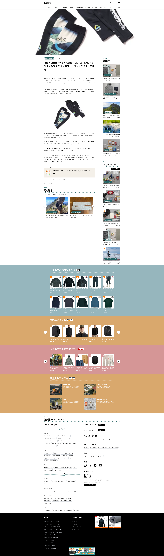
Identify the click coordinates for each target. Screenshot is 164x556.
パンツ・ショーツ (66, 438)
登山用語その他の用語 (50, 548)
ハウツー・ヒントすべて (49, 503)
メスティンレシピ (62, 491)
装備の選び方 (61, 498)
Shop (115, 3)
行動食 (54, 491)
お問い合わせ (76, 529)
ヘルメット (65, 458)
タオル (74, 467)
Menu (119, 3)
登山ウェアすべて (61, 446)
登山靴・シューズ (58, 453)
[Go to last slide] (45, 206)
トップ (45, 7)
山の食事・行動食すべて (73, 491)
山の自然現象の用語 (50, 545)
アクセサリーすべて (63, 470)
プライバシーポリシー (78, 526)
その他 (45, 470)
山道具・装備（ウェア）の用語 (52, 524)
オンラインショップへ (89, 484)
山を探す (86, 447)
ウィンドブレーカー (62, 441)
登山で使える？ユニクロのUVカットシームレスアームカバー (81, 216)
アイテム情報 (102, 439)
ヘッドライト (47, 458)
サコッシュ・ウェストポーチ (61, 467)
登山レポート (47, 481)
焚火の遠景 (76, 510)
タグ (119, 7)
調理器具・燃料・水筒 (69, 453)
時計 (52, 467)
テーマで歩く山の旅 (57, 510)
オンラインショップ (107, 270)
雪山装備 (46, 460)
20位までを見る (115, 168)
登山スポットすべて (113, 447)
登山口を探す (93, 447)
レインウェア (74, 436)
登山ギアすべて (53, 460)
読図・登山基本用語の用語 (51, 537)
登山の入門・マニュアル (66, 500)
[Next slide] (93, 206)
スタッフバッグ (73, 458)
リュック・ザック (48, 453)
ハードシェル (72, 441)
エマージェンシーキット (67, 455)
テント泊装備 (47, 455)
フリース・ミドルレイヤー (50, 441)
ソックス (65, 443)
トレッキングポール (56, 458)
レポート (71, 7)
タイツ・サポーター (63, 179)
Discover (109, 3)
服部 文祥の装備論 (68, 510)
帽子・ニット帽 (72, 443)
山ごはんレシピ (47, 491)
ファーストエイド (56, 455)
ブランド (114, 7)
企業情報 (75, 521)
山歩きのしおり (47, 510)
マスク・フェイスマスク (49, 446)
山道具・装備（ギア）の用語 (52, 521)
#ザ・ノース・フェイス (49, 73)
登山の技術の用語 (49, 540)
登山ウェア (51, 7)
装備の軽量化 (69, 498)
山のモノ (49, 179)
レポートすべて (47, 484)
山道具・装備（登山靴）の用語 (52, 526)
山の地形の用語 (49, 542)
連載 (96, 7)
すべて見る (101, 424)
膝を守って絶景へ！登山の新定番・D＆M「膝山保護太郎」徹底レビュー (57, 216)
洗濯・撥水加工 (55, 500)
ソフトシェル (47, 443)
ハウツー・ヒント (89, 7)
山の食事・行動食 (79, 7)
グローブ (56, 470)
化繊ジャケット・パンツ (63, 436)
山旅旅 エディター (58, 170)
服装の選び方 (47, 500)
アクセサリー (64, 7)
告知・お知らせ (93, 439)
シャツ (59, 438)
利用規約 (75, 524)
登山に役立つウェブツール (50, 498)
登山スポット (107, 7)
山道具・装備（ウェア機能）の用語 (53, 529)
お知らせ (101, 7)
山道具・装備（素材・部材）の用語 (53, 532)
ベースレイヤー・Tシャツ (50, 438)
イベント (86, 439)
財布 (71, 467)
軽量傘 (50, 470)
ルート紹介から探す (102, 447)
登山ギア (57, 7)
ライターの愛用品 (71, 481)
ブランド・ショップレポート (58, 481)
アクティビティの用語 (50, 534)
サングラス (46, 467)
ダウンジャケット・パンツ (50, 436)
